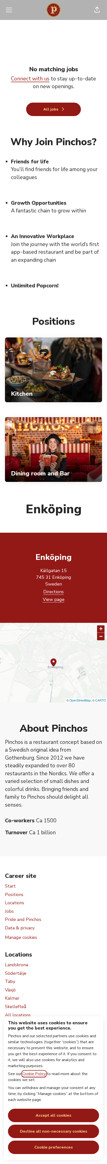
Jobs (9, 911)
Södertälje (15, 973)
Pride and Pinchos (23, 919)
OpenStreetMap (80, 700)
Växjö (10, 990)
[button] (97, 10)
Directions (53, 592)
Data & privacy (20, 928)
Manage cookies (21, 937)
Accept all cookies (53, 1115)
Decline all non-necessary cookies (53, 1131)
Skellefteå (15, 1007)
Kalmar (12, 998)
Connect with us (30, 78)
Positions (14, 895)
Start (10, 886)
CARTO (100, 700)
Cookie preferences (53, 1147)
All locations (18, 1015)
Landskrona (16, 965)
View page (53, 599)
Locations (14, 903)
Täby (10, 981)
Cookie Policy (34, 1074)
